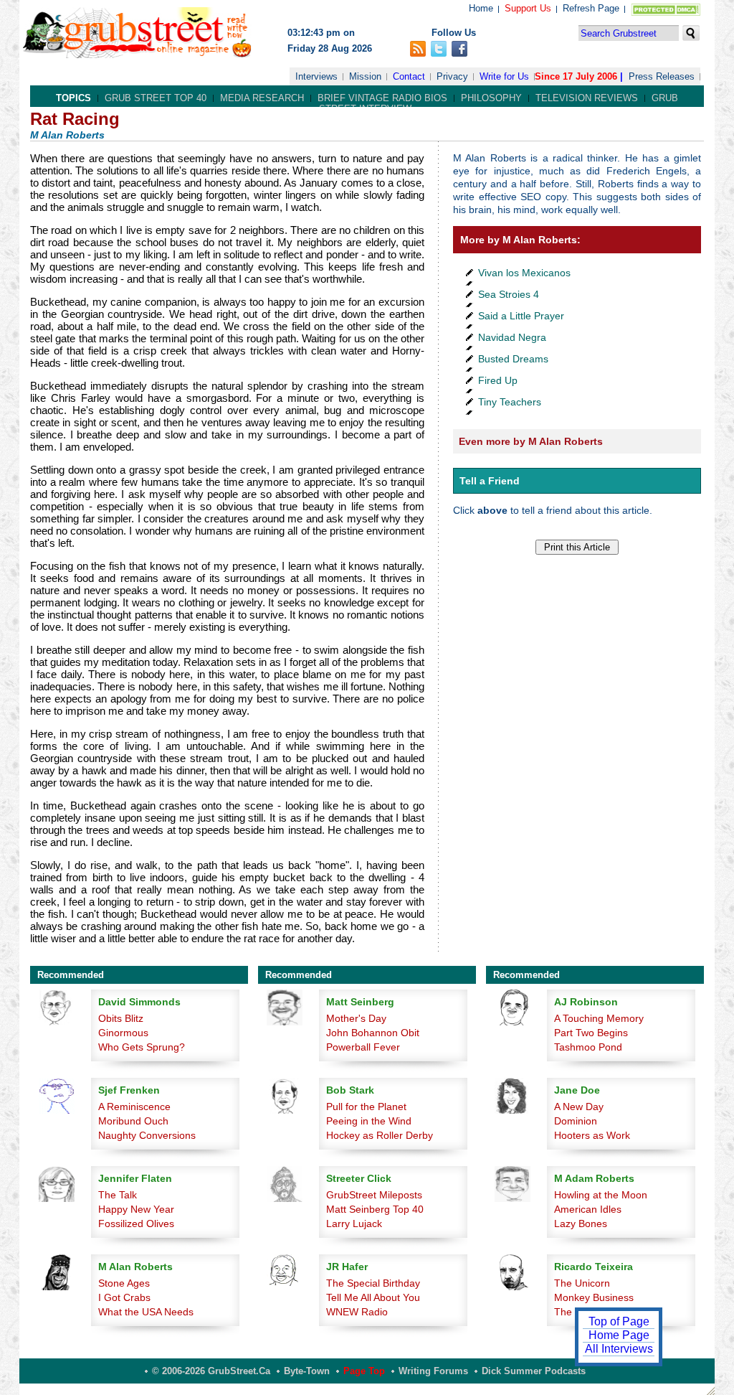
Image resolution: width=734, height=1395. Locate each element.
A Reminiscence (134, 1106)
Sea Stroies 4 (508, 294)
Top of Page (618, 1321)
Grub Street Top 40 (155, 98)
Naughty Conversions (147, 1135)
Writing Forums (433, 1371)
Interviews (316, 76)
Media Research (262, 98)
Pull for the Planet (366, 1106)
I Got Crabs (124, 1297)
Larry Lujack (354, 1223)
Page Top (364, 1371)
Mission (365, 76)
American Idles (587, 1209)
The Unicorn (582, 1283)
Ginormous (123, 1032)
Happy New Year (136, 1209)
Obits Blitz (120, 1018)
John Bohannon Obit (372, 1032)
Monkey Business (594, 1297)
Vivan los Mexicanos (524, 272)
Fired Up (498, 380)
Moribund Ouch (133, 1121)
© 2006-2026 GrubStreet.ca (211, 1371)
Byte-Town (307, 1371)
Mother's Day (356, 1018)
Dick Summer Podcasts (534, 1371)
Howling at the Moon (600, 1195)
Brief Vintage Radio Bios (382, 98)
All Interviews (619, 1349)
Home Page (618, 1335)
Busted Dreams (513, 359)
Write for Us (504, 76)
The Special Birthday (373, 1283)
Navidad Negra (512, 337)
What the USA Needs (146, 1312)
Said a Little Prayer (521, 315)
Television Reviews (586, 98)
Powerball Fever (363, 1047)
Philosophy (491, 98)
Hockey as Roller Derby (379, 1135)
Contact (409, 76)
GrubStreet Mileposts (374, 1195)
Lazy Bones (580, 1223)
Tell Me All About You (373, 1297)
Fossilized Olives (136, 1223)
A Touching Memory (599, 1018)
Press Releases (662, 76)
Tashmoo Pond (588, 1047)
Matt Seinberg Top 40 (375, 1209)
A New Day (579, 1106)
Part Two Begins (591, 1032)
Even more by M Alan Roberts (531, 441)
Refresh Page (591, 8)
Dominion (575, 1121)
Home (481, 8)
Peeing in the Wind (368, 1121)
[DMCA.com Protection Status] (662, 12)
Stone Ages (124, 1283)
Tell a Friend (489, 481)
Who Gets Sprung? (141, 1047)
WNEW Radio (357, 1312)
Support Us (528, 8)
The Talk (117, 1195)
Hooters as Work (592, 1135)
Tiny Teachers (509, 402)
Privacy (452, 76)
